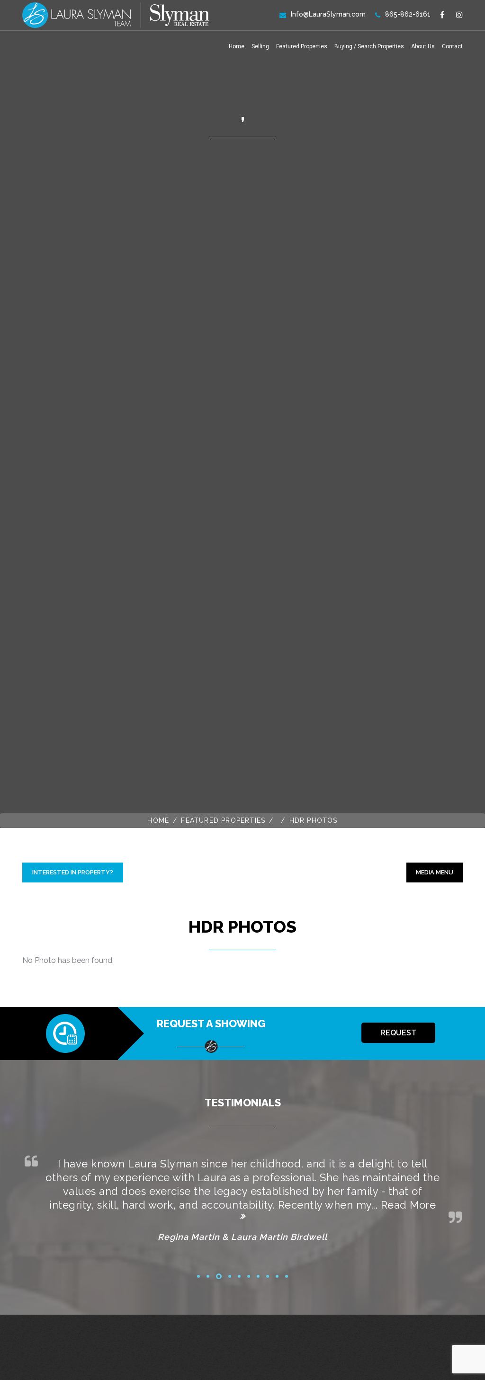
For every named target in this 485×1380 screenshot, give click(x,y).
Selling (260, 46)
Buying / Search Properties (369, 46)
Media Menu (434, 872)
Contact (452, 46)
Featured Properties (301, 46)
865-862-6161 (408, 14)
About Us (423, 46)
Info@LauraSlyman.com (328, 14)
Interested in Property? (72, 872)
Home (236, 46)
